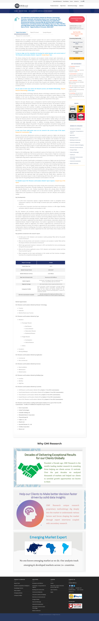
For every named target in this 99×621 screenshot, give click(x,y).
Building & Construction (75, 140)
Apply (52, 592)
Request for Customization (22, 132)
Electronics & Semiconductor (76, 147)
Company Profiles (18, 595)
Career (71, 1)
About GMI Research (57, 1)
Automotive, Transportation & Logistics (76, 132)
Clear (81, 38)
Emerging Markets (18, 593)
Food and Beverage (74, 152)
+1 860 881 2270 (78, 588)
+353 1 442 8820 (80, 589)
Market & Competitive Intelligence (21, 585)
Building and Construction (38, 589)
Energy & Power (73, 149)
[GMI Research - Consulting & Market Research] (21, 5)
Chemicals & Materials (75, 142)
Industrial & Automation (75, 161)
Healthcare (72, 154)
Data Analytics (17, 590)
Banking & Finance (74, 137)
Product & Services (54, 5)
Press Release (66, 1)
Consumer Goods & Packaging (76, 145)
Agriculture (72, 135)
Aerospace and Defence (75, 128)
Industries (81, 5)
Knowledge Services (18, 588)
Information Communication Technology (76, 157)
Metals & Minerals (74, 163)
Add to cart (77, 58)
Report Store (63, 5)
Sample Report (45, 55)
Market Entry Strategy (72, 5)
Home (16, 11)
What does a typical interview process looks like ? (57, 586)
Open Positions (54, 589)
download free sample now (77, 19)
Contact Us (76, 1)
